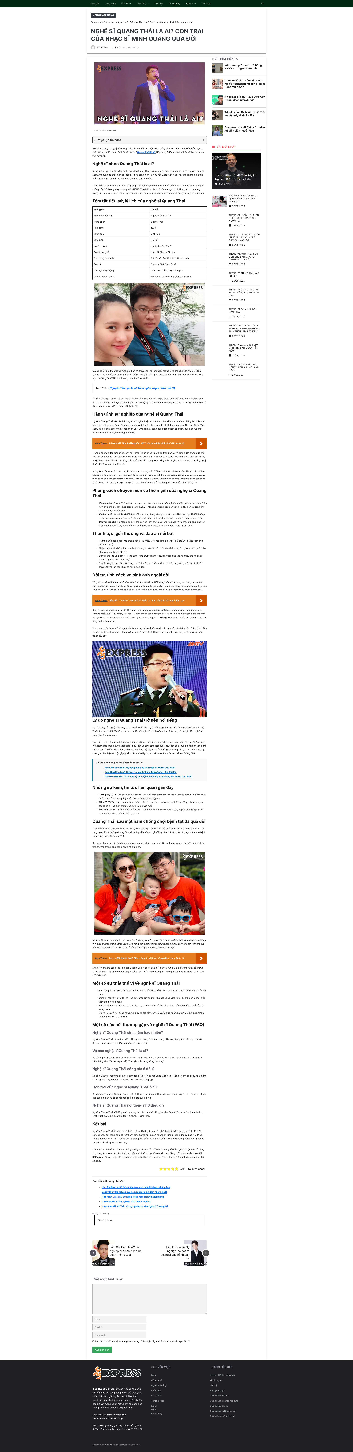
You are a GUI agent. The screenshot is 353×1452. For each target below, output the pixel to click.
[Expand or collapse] (203, 140)
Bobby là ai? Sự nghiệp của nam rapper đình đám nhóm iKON (134, 1191)
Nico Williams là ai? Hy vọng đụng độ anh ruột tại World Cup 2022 (140, 767)
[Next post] (206, 1253)
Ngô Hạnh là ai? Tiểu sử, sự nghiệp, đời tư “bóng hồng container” (243, 198)
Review (189, 3)
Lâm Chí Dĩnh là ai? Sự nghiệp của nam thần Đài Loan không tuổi (136, 1187)
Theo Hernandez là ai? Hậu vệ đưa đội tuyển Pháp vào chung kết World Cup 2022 (148, 776)
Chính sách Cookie (219, 1406)
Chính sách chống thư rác (222, 1416)
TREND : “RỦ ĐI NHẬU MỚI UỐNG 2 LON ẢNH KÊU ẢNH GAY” (244, 367)
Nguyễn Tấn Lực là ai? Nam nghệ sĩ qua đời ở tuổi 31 (142, 388)
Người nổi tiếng (103, 15)
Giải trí (124, 3)
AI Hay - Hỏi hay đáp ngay (222, 1375)
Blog (153, 1375)
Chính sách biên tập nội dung (224, 1400)
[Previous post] (93, 1253)
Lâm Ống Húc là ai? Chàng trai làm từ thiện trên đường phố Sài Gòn (141, 772)
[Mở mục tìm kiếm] (262, 3)
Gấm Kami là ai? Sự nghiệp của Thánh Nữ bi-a (126, 1201)
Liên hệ (213, 1385)
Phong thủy (174, 3)
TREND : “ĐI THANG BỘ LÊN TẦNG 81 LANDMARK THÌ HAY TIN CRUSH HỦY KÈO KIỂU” (245, 328)
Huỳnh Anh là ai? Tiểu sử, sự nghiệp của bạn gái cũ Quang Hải (135, 1206)
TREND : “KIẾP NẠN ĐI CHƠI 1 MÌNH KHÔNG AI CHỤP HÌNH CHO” (244, 292)
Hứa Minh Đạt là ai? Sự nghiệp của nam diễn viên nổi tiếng (133, 1196)
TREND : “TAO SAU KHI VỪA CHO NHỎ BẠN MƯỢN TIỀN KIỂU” (243, 348)
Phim (153, 1409)
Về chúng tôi (216, 1380)
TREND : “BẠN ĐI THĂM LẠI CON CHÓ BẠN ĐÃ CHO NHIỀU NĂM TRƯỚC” (243, 256)
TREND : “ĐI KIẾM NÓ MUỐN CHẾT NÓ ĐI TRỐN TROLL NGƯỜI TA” (244, 218)
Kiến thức (141, 3)
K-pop (154, 1406)
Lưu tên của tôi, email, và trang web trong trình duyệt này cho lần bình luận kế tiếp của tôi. (142, 1341)
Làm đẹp (159, 3)
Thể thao (206, 3)
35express (103, 47)
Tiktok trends (157, 1400)
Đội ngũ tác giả (217, 1390)
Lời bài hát (156, 1395)
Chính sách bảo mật (219, 1395)
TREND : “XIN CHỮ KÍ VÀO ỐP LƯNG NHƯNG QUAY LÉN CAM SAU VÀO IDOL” (244, 237)
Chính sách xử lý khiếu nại (222, 1411)
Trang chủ (94, 3)
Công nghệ (110, 3)
